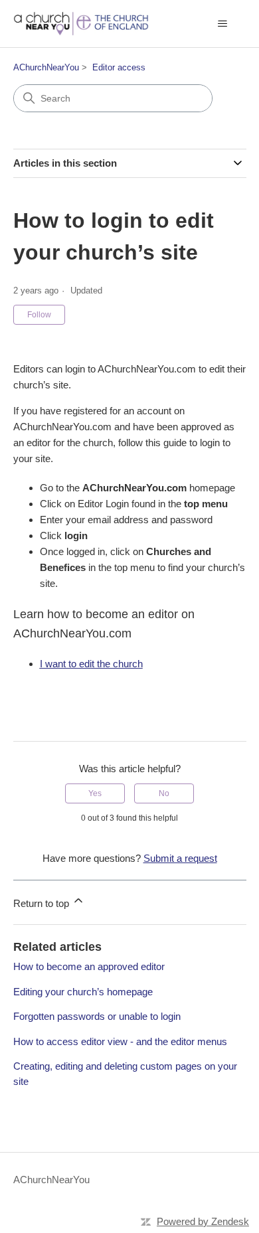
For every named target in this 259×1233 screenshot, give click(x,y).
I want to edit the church (91, 663)
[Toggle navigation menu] (222, 24)
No (164, 793)
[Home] (81, 23)
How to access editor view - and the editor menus (120, 1041)
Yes (95, 793)
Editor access (118, 67)
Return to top (42, 903)
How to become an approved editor (89, 966)
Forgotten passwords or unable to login (97, 1016)
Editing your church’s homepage (83, 991)
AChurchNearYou (46, 67)
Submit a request (180, 858)
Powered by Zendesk (203, 1221)
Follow (39, 314)
